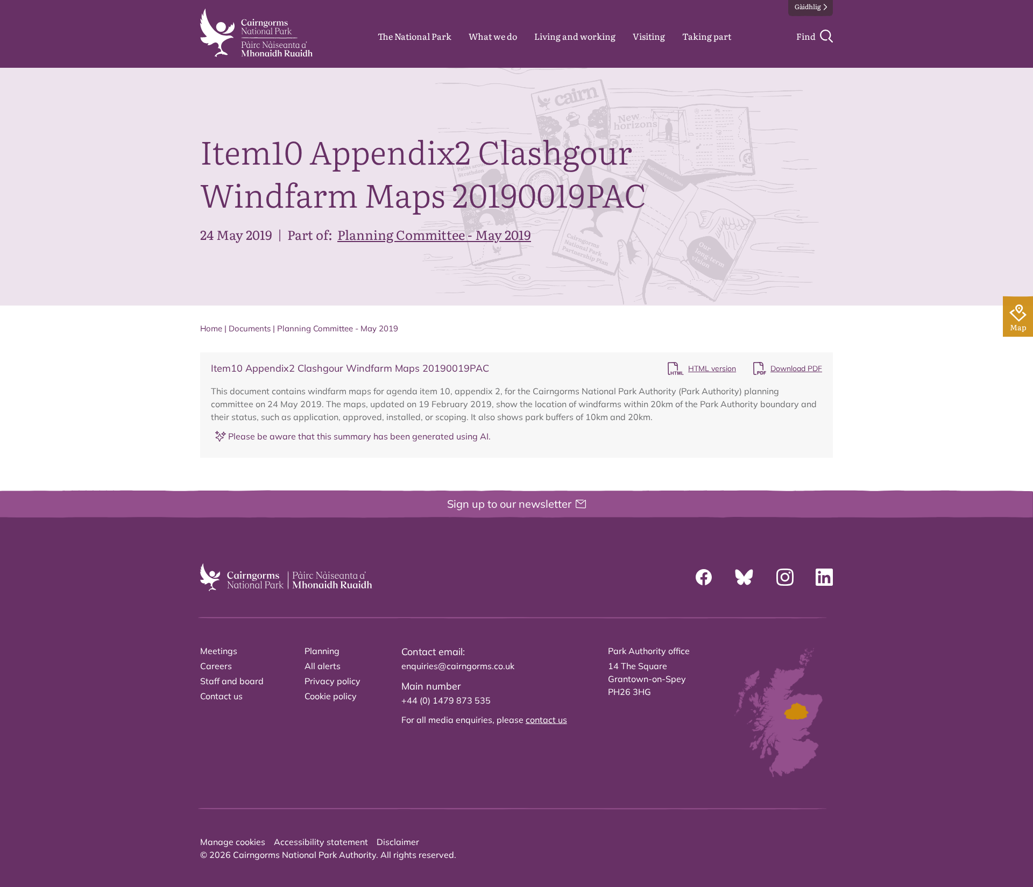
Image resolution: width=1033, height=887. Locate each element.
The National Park (414, 36)
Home (211, 328)
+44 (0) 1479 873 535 (446, 700)
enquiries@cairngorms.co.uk (457, 666)
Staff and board (232, 681)
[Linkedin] (824, 577)
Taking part (706, 36)
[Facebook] (703, 577)
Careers (216, 666)
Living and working (574, 36)
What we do (493, 36)
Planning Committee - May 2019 (434, 234)
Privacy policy (332, 681)
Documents (250, 328)
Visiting (649, 36)
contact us (546, 719)
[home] (256, 33)
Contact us (221, 696)
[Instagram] (785, 577)
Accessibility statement (321, 841)
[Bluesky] (744, 577)
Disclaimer (398, 841)
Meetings (218, 650)
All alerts (323, 666)
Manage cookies (232, 841)
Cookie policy (331, 696)
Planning (322, 650)
